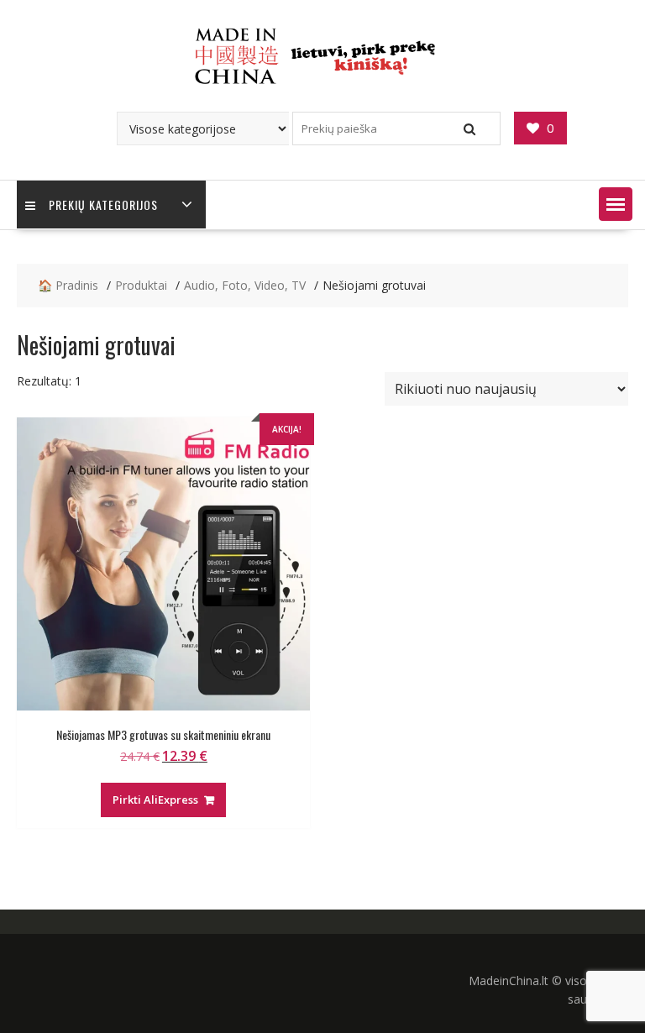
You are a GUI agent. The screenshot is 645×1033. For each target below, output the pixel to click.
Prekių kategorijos (103, 204)
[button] (615, 204)
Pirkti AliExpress (155, 799)
